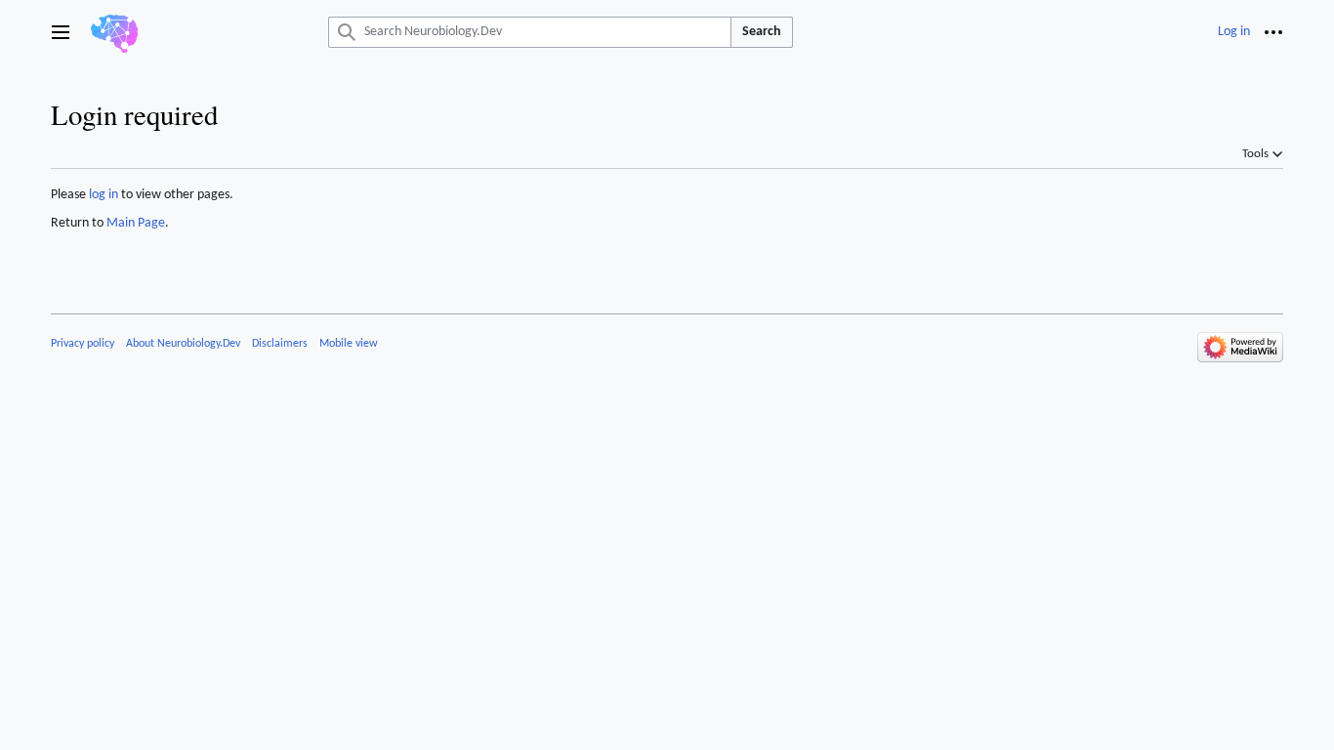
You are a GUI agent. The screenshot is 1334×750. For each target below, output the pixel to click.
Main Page (135, 223)
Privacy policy (82, 344)
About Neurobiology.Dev (183, 344)
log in (103, 195)
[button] (60, 32)
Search (761, 31)
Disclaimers (280, 344)
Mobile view (348, 344)
